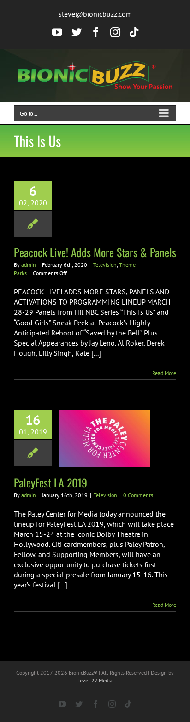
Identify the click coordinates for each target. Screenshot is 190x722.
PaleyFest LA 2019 (50, 482)
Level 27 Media (95, 680)
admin (28, 264)
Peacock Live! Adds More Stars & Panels (95, 252)
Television (105, 264)
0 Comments (138, 495)
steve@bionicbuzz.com (95, 13)
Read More (164, 373)
